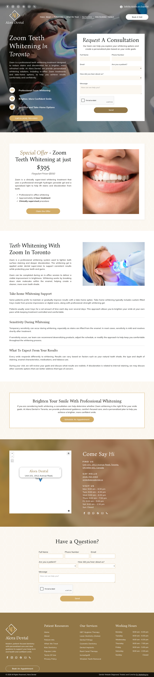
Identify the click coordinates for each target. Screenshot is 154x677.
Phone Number (118, 55)
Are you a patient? (119, 64)
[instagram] (13, 7)
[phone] (34, 7)
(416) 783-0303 (90, 477)
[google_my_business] (24, 7)
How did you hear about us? (91, 74)
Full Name (84, 55)
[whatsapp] (18, 7)
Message (84, 83)
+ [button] (12, 453)
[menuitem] (42, 17)
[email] (29, 7)
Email (82, 64)
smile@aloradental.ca (93, 480)
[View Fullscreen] (12, 460)
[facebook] (7, 7)
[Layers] (68, 453)
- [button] (12, 456)
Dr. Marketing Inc (142, 675)
